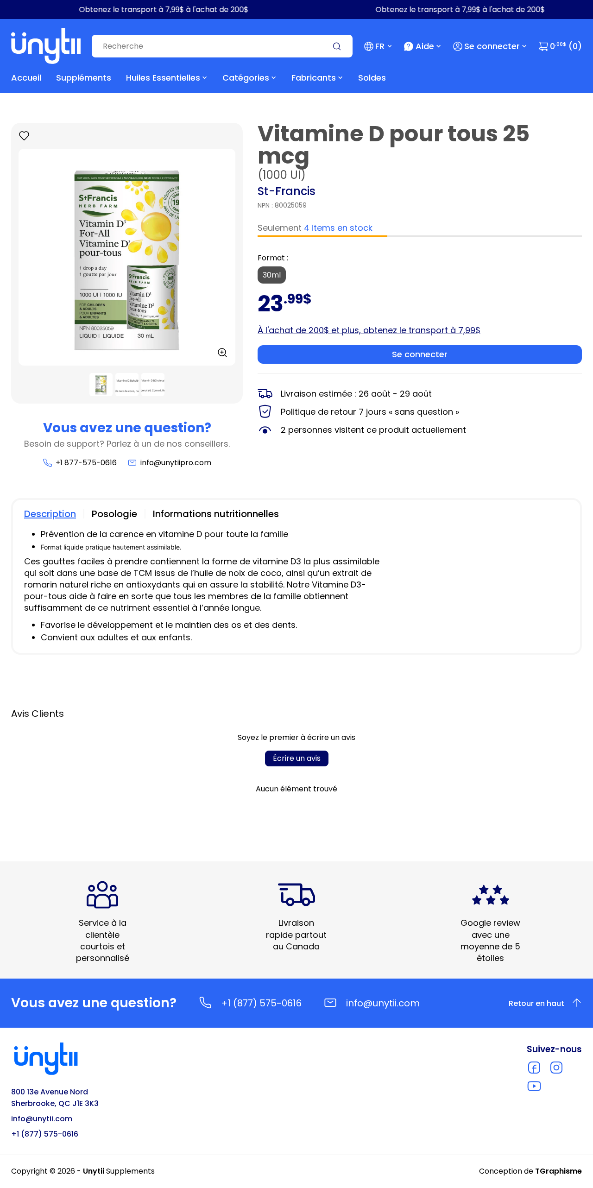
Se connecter (492, 46)
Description (50, 513)
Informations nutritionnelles (216, 513)
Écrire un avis (297, 758)
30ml (272, 275)
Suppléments (83, 77)
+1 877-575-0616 (86, 462)
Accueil (26, 77)
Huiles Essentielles (163, 77)
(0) (566, 46)
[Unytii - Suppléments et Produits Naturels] (46, 46)
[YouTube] (534, 1086)
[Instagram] (556, 1067)
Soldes (372, 77)
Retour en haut (536, 1003)
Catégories (245, 77)
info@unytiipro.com (175, 462)
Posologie (114, 513)
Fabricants (313, 77)
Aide (425, 46)
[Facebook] (534, 1067)
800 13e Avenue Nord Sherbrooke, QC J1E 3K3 (55, 1098)
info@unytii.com (383, 1003)
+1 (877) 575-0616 (261, 1003)
